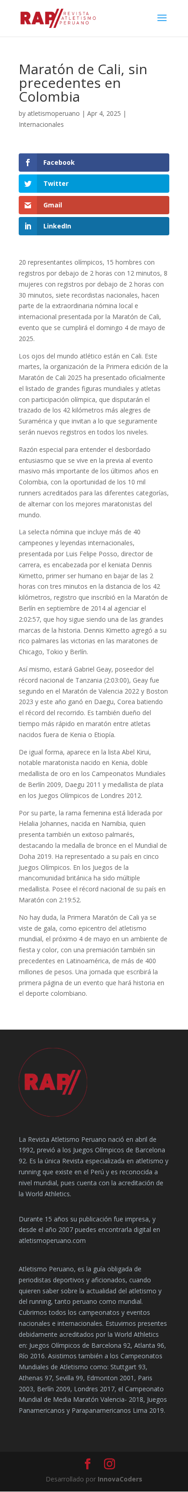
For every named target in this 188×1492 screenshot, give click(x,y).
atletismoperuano (53, 113)
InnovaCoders (120, 1479)
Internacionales (41, 124)
